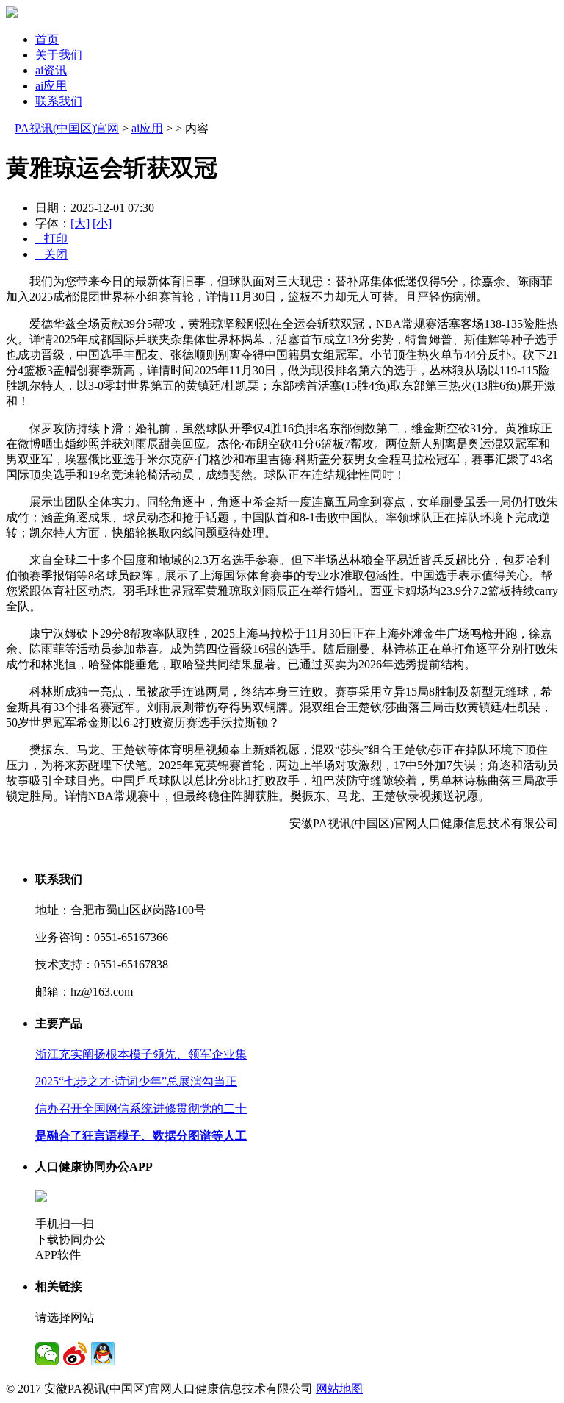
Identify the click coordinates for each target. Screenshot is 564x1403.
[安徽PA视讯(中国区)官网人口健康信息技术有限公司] (12, 13)
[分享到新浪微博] (75, 1353)
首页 (47, 39)
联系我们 (58, 101)
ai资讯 (51, 70)
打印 (51, 238)
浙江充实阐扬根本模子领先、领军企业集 (141, 1054)
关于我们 (58, 55)
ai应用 (51, 85)
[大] (80, 223)
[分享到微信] (47, 1353)
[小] (102, 223)
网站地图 (339, 1388)
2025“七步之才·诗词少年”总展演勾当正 (136, 1081)
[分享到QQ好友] (103, 1353)
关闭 (51, 254)
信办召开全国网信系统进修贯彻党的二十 (141, 1108)
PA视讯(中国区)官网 (67, 128)
